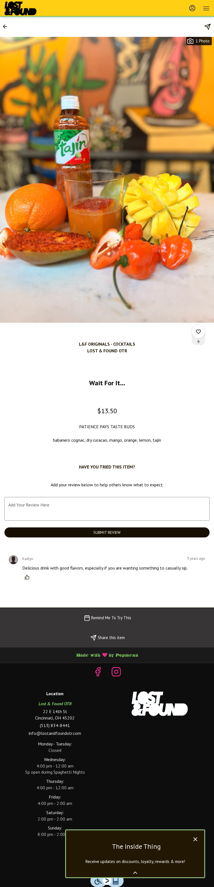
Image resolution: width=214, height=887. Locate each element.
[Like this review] (28, 577)
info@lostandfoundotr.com (55, 733)
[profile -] (192, 8)
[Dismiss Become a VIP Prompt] (195, 839)
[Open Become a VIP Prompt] (135, 872)
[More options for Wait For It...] (198, 331)
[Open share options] (207, 26)
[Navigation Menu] (206, 8)
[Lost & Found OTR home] (29, 8)
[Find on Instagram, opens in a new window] (116, 673)
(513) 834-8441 (55, 725)
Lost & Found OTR (159, 703)
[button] (6, 26)
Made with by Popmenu (71, 655)
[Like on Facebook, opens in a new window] (98, 673)
